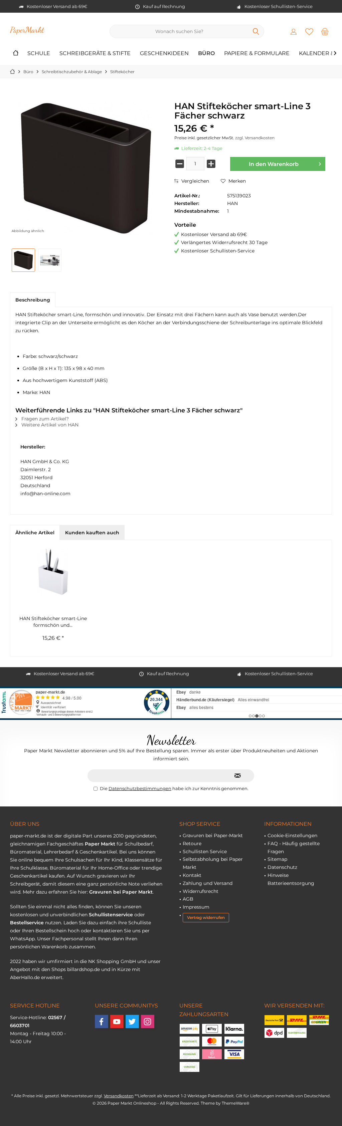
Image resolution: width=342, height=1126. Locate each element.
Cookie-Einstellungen (292, 835)
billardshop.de (83, 969)
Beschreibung (32, 300)
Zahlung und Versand (207, 883)
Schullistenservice (111, 915)
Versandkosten (119, 1095)
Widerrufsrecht (200, 891)
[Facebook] (101, 1021)
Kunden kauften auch (92, 533)
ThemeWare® (235, 1103)
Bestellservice (27, 923)
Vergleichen (194, 181)
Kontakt (192, 875)
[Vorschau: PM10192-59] (23, 260)
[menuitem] (325, 31)
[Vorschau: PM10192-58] (49, 260)
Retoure (192, 843)
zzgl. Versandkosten (255, 137)
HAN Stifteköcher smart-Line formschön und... (53, 621)
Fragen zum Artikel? (44, 419)
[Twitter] (132, 1021)
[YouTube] (117, 1021)
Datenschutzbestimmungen (140, 788)
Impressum (196, 907)
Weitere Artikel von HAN (49, 425)
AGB (188, 899)
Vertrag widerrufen (206, 917)
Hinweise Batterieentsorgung (291, 879)
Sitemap (277, 859)
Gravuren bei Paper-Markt (213, 835)
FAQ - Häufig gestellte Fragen (294, 847)
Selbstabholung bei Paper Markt (213, 863)
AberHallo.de (25, 977)
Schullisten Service (205, 852)
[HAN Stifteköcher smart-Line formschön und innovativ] (53, 571)
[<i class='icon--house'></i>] (15, 53)
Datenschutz (282, 867)
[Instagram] (147, 1021)
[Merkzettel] (309, 31)
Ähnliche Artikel (34, 533)
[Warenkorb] (325, 31)
